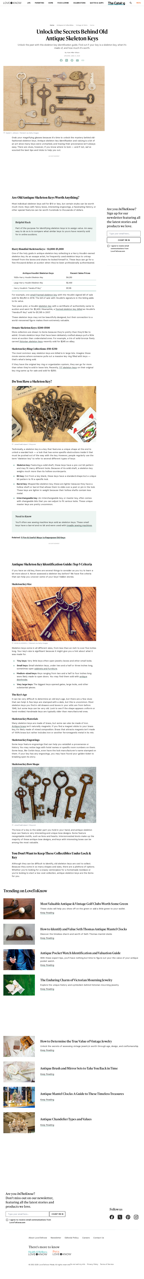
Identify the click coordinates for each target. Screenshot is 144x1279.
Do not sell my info (77, 1264)
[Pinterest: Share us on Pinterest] (72, 60)
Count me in (124, 240)
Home (52, 25)
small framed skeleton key (43, 294)
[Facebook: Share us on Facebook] (61, 60)
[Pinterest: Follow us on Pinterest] (128, 1217)
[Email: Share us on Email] (77, 60)
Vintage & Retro (82, 25)
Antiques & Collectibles (65, 25)
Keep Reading (47, 912)
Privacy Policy (92, 1264)
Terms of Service (107, 1264)
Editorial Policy (72, 1237)
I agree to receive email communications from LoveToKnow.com (120, 248)
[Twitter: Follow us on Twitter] (120, 1217)
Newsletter (56, 1237)
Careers (86, 1237)
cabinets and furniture (45, 668)
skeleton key (45, 306)
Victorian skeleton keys (31, 341)
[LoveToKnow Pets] (62, 1252)
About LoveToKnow (38, 1237)
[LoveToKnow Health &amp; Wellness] (38, 1252)
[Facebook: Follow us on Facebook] (112, 1217)
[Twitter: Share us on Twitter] (66, 60)
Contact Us (98, 1237)
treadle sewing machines (79, 525)
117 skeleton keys (68, 367)
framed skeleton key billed (69, 309)
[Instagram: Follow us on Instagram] (136, 1217)
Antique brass (19, 726)
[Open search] (130, 3)
